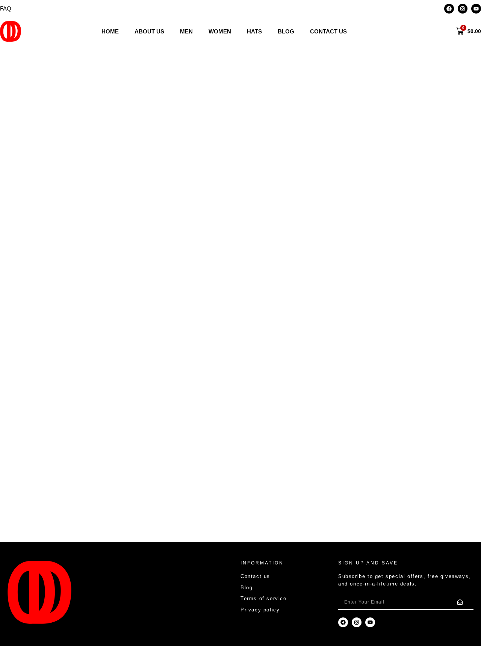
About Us (149, 31)
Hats (254, 31)
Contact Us (328, 31)
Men (186, 31)
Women (220, 31)
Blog (286, 31)
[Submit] (459, 602)
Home (110, 31)
